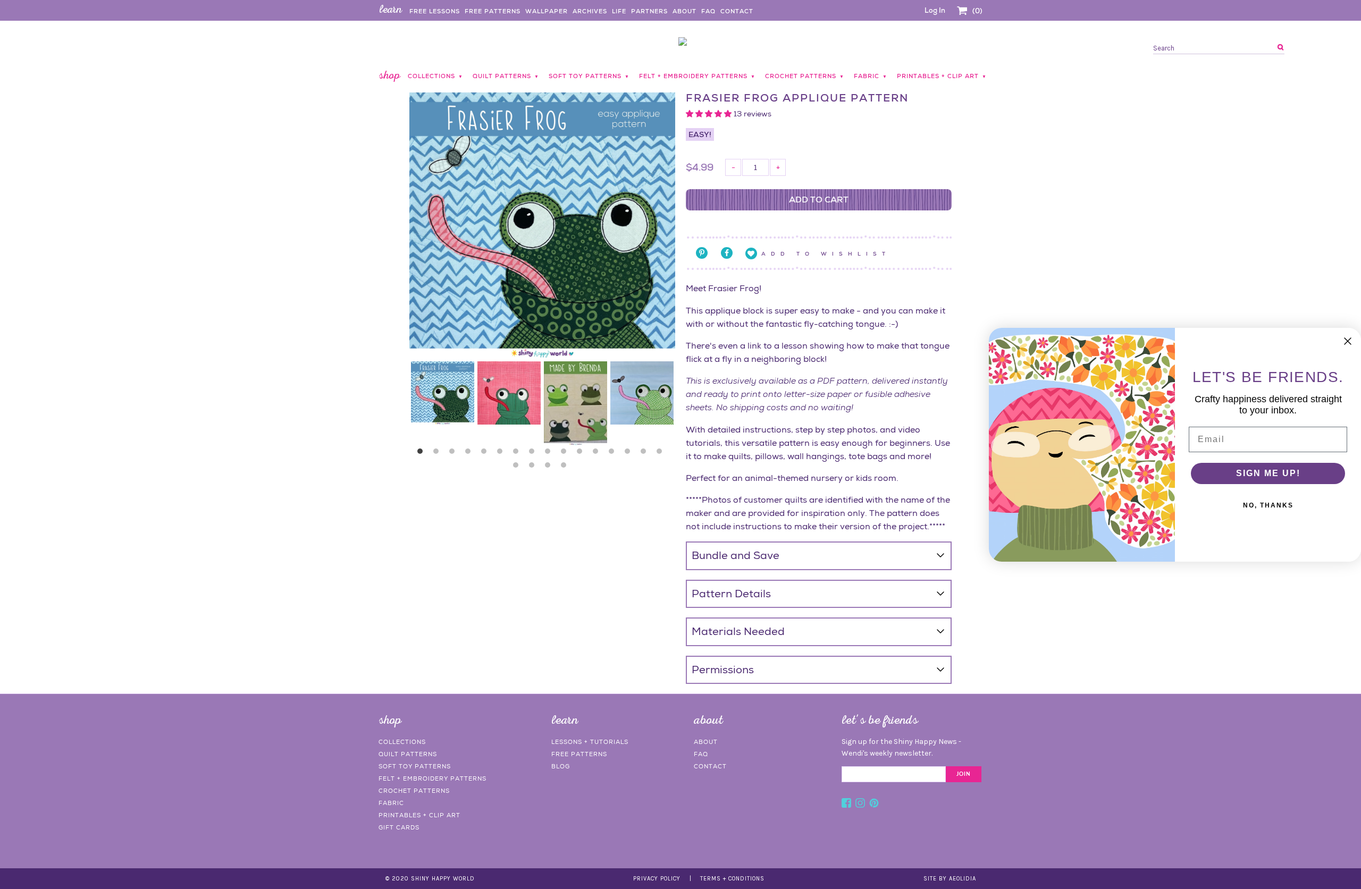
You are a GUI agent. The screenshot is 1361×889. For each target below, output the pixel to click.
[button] (710, 113)
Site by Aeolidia (949, 878)
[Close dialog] (1348, 341)
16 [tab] (662, 453)
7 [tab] (518, 453)
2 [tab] (438, 453)
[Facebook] (846, 804)
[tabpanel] (442, 393)
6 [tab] (502, 453)
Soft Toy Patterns (415, 766)
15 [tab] (646, 453)
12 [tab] (598, 453)
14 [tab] (630, 453)
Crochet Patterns (414, 790)
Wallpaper (546, 11)
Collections (402, 742)
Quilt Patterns (408, 754)
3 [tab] (454, 453)
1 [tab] (422, 453)
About (684, 11)
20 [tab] (566, 467)
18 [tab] (534, 467)
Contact (736, 11)
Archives (590, 11)
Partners (649, 11)
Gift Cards (399, 827)
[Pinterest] (874, 804)
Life (619, 11)
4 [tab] (470, 453)
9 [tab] (550, 453)
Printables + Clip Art (419, 815)
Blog (560, 766)
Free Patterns (492, 11)
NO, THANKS (1268, 505)
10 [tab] (566, 453)
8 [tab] (534, 453)
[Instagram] (860, 804)
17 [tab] (518, 467)
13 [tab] (614, 453)
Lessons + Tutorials (589, 742)
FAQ (708, 11)
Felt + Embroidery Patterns (432, 778)
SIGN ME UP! (1268, 473)
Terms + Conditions (732, 878)
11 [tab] (582, 453)
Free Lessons (434, 11)
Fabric (391, 803)
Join (963, 774)
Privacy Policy (656, 878)
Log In (935, 10)
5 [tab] (486, 453)
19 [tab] (550, 467)
